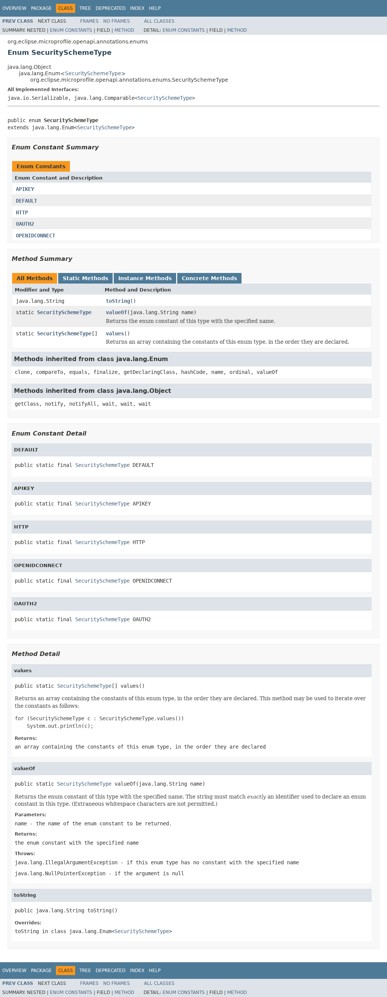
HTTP (22, 212)
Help (155, 8)
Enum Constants (71, 30)
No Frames (116, 21)
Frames (89, 21)
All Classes (159, 21)
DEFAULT (26, 201)
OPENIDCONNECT (35, 236)
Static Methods (85, 278)
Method (124, 30)
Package (41, 8)
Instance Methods (145, 278)
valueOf (116, 312)
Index (137, 8)
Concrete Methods (209, 278)
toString (118, 301)
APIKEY (25, 189)
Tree (85, 8)
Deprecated (110, 8)
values (115, 333)
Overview (14, 8)
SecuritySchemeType (93, 73)
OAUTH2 (25, 224)
